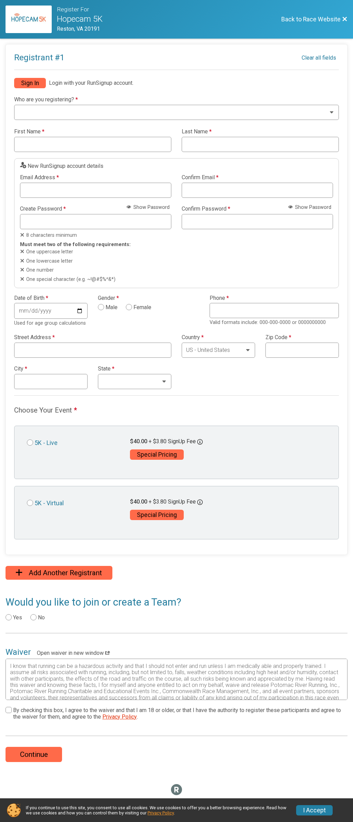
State (106, 369)
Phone (219, 298)
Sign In (30, 83)
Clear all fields (319, 57)
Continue (34, 754)
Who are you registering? (46, 100)
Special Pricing (157, 454)
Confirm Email (200, 177)
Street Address (34, 337)
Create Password (43, 209)
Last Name (197, 132)
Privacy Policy (119, 716)
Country (193, 337)
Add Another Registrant (64, 573)
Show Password (151, 207)
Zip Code (278, 337)
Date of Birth (31, 298)
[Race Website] (31, 19)
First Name (29, 132)
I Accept (314, 810)
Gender (108, 298)
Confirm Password (206, 209)
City (20, 369)
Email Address (39, 177)
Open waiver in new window (71, 653)
